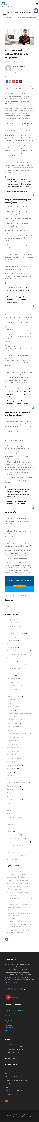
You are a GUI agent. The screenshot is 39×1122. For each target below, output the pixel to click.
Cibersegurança (12, 640)
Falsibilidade (11, 699)
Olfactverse (10, 779)
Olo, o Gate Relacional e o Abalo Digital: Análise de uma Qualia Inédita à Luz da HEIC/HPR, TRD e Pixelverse (19, 924)
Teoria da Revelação (13, 835)
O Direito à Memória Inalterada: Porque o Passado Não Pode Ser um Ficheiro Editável (19, 907)
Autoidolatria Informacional (15, 626)
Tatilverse (10, 831)
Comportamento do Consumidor (17, 654)
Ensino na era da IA (11, 1077)
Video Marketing (12, 859)
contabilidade (18, 230)
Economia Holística (13, 679)
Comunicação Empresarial (15, 665)
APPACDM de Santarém (12, 1028)
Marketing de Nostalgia (14, 751)
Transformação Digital (14, 852)
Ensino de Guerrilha (13, 693)
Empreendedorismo (13, 686)
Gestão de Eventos (13, 707)
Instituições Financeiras (14, 737)
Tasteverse (10, 828)
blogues (30, 110)
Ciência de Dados (12, 647)
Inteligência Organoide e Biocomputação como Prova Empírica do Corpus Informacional (19, 915)
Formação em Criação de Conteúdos (16, 1080)
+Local (7, 1033)
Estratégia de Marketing (14, 696)
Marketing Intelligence (14, 758)
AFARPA (7, 1030)
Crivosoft (20, 1115)
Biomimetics (11, 637)
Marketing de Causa (13, 744)
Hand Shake (10, 710)
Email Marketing (12, 682)
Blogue (7, 1070)
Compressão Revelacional (15, 658)
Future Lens (10, 703)
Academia (10, 619)
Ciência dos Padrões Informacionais (18, 651)
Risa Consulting (10, 1013)
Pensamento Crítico (13, 786)
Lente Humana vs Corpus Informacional (19, 871)
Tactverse (10, 824)
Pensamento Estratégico (14, 789)
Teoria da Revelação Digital (15, 838)
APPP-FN (8, 1023)
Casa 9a (7, 1015)
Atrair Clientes (11, 623)
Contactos (8, 1073)
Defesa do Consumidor (14, 672)
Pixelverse (10, 793)
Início (3, 17)
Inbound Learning (12, 723)
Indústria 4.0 (11, 730)
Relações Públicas (12, 807)
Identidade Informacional (14, 719)
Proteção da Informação (14, 800)
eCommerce (11, 675)
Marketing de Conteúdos (13, 61)
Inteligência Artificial (13, 740)
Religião (9, 810)
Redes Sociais (11, 803)
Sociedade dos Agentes (14, 817)
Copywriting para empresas (17, 596)
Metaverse (10, 772)
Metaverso (10, 775)
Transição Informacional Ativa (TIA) (17, 856)
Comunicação (11, 661)
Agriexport (8, 1020)
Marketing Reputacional (14, 765)
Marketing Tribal (12, 768)
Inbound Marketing (13, 726)
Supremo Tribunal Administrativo (15, 1010)
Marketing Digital (12, 754)
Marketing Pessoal (12, 761)
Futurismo (8, 1084)
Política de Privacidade (12, 1094)
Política (9, 796)
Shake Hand (10, 814)
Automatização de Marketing (16, 633)
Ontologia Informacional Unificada (17, 782)
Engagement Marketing (14, 689)
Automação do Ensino (14, 630)
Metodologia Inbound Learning (14, 1091)
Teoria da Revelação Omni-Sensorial (18, 842)
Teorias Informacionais (14, 845)
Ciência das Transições (14, 644)
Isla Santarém (9, 1018)
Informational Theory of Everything (17, 733)
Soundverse (10, 821)
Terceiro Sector (12, 849)
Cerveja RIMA (9, 1025)
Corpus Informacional (13, 668)
